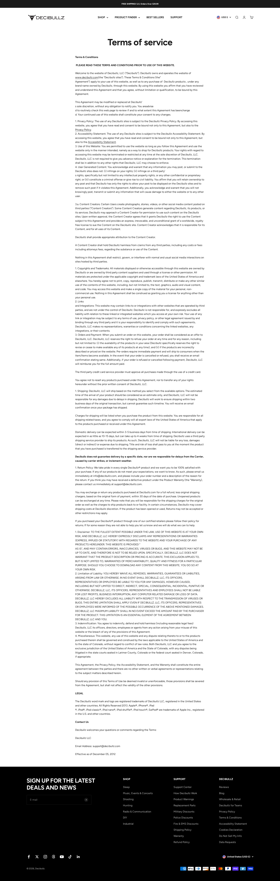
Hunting (127, 805)
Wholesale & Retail (230, 799)
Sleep (126, 787)
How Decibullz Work (185, 793)
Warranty (179, 835)
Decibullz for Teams (230, 805)
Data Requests (227, 842)
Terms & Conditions (230, 817)
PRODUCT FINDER (126, 17)
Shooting (128, 799)
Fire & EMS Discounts (186, 823)
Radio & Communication (137, 811)
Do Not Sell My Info (230, 835)
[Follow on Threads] (53, 857)
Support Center (183, 787)
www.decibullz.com (86, 77)
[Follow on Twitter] (37, 857)
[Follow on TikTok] (70, 857)
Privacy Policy (83, 129)
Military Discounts (184, 811)
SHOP (101, 17)
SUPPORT (176, 17)
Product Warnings (184, 799)
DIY (125, 817)
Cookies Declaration (230, 829)
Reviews (224, 787)
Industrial (128, 823)
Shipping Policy (182, 829)
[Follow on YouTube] (62, 857)
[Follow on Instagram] (45, 857)
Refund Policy (182, 842)
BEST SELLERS (155, 17)
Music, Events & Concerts (138, 793)
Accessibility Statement (102, 142)
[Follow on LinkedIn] (78, 857)
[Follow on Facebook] (29, 857)
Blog (221, 793)
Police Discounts (183, 817)
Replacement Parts (184, 805)
